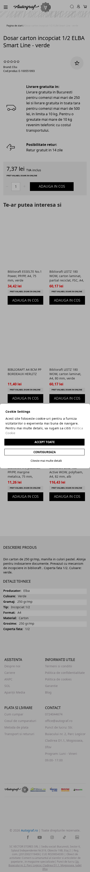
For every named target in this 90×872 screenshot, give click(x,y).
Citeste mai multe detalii (46, 461)
